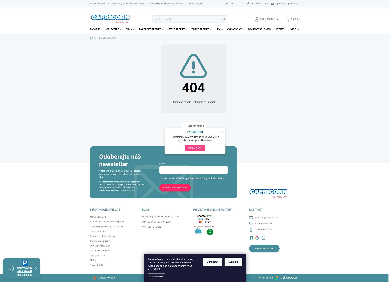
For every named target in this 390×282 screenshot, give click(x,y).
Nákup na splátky (98, 255)
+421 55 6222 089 (263, 223)
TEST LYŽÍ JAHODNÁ (151, 227)
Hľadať (223, 19)
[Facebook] (251, 237)
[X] (257, 237)
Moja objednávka (98, 3)
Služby (93, 260)
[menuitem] (96, 29)
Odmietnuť (212, 261)
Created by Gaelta (107, 278)
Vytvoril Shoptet (265, 278)
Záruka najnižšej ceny (100, 246)
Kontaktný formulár (264, 248)
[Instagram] (263, 237)
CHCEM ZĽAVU (195, 148)
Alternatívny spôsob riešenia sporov (127, 3)
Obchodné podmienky (100, 241)
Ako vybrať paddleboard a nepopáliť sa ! (160, 216)
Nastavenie (156, 276)
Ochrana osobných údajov (102, 236)
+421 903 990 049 (263, 229)
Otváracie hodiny (195, 3)
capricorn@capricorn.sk (266, 217)
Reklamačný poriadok (100, 250)
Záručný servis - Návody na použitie (165, 3)
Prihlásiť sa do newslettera (175, 187)
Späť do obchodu (196, 126)
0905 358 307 (24, 275)
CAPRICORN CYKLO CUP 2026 (156, 222)
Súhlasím (233, 261)
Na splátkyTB (96, 265)
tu (160, 269)
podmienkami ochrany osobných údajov (205, 178)
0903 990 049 (24, 271)
